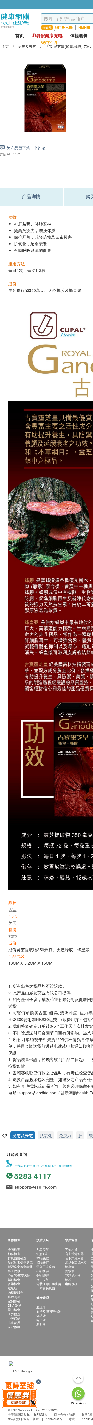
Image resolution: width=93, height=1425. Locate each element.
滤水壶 (69, 1266)
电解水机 (71, 1283)
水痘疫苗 (42, 1279)
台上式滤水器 (74, 1253)
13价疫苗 (42, 1262)
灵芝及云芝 (22, 1135)
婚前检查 (14, 1279)
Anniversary (53, 1419)
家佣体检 (14, 1301)
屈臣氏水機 (64, 27)
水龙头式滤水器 (76, 1262)
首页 (19, 35)
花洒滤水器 (73, 1275)
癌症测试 (14, 1297)
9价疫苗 (42, 1253)
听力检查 (14, 1314)
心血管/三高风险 (19, 1275)
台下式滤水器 (74, 1258)
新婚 (36, 1419)
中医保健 (14, 1318)
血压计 (41, 1307)
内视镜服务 (15, 1292)
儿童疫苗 (42, 1249)
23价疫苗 (42, 1258)
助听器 (41, 1324)
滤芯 (68, 1279)
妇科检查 (14, 1253)
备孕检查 (14, 1283)
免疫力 (65, 1135)
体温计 (41, 1315)
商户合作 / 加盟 (64, 1414)
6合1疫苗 (42, 1275)
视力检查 (14, 1309)
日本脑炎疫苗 (45, 1288)
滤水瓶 (69, 1271)
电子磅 (41, 1320)
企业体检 (14, 1327)
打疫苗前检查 (17, 1258)
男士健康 (14, 1271)
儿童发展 (14, 1322)
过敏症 (12, 1288)
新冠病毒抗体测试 (20, 1262)
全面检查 (14, 1249)
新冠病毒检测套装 (20, 1266)
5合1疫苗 (42, 1271)
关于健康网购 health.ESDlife (27, 1414)
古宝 (12, 910)
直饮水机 (71, 1249)
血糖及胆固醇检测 (48, 1311)
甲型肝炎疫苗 (45, 1266)
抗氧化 (46, 1135)
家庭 (72, 1419)
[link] (20, 1370)
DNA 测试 (14, 1305)
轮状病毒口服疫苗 (48, 1283)
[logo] (15, 28)
